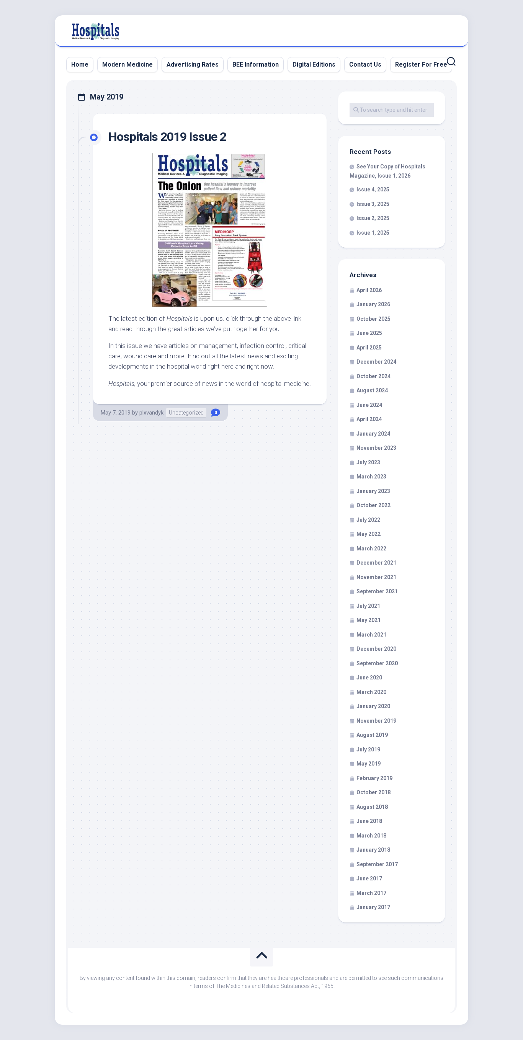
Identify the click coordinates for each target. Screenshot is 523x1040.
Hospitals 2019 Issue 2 (167, 136)
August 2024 (372, 390)
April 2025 (369, 347)
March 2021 (371, 635)
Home (79, 64)
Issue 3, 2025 (372, 204)
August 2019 (372, 735)
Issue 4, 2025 (372, 189)
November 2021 (376, 577)
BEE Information (255, 64)
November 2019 (376, 721)
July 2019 (368, 749)
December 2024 (376, 362)
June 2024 (369, 405)
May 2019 (368, 764)
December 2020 (376, 649)
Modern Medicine (127, 64)
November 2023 (376, 448)
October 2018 (373, 792)
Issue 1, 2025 (372, 233)
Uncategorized (186, 413)
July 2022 (368, 520)
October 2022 (373, 505)
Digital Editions (314, 64)
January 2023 (373, 491)
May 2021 (368, 620)
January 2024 (373, 434)
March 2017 (371, 893)
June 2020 (369, 677)
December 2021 (376, 563)
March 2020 (371, 692)
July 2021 (368, 606)
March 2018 (371, 836)
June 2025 (369, 333)
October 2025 (373, 319)
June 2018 (369, 821)
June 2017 (369, 878)
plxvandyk (151, 412)
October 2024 (373, 376)
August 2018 (372, 807)
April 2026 (369, 290)
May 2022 (368, 534)
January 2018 (373, 850)
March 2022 (371, 548)
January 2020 (373, 706)
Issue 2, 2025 (372, 218)
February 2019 (374, 778)
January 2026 (373, 304)
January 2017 (373, 907)
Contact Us (365, 64)
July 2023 (368, 462)
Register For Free (421, 64)
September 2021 (377, 591)
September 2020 (377, 663)
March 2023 (371, 476)
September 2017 (377, 864)
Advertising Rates (193, 64)
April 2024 (369, 419)
